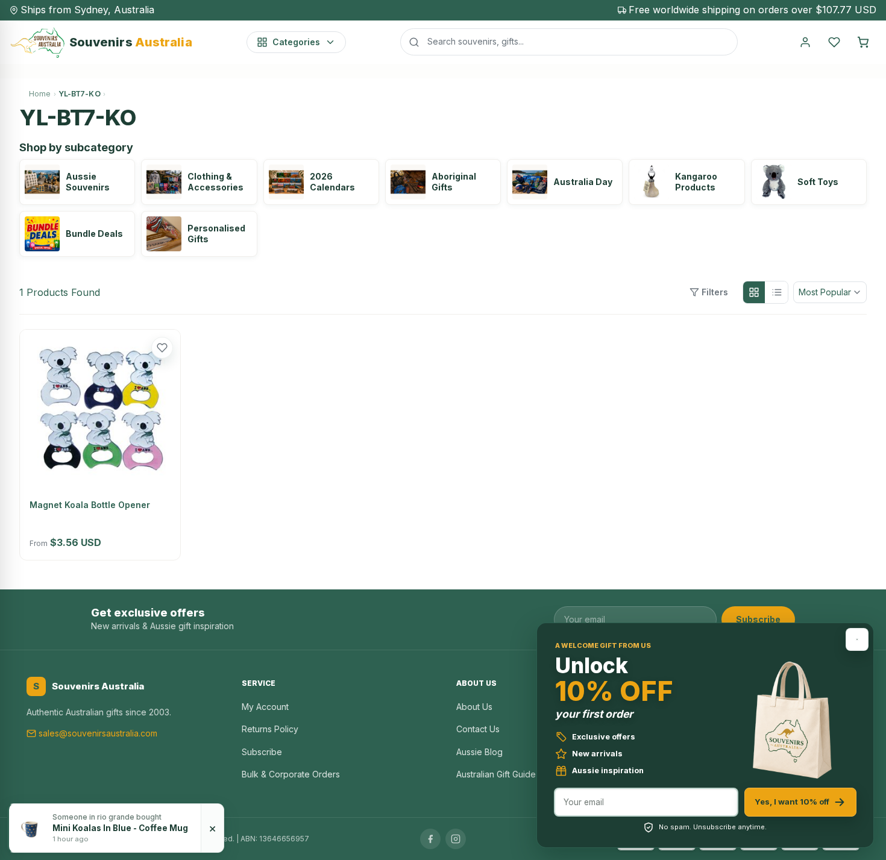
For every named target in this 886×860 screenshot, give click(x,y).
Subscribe (758, 619)
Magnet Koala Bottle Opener (90, 505)
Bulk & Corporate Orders (291, 774)
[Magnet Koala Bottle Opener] (100, 410)
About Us (474, 706)
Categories (296, 42)
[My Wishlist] (834, 42)
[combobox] (569, 41)
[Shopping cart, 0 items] (863, 42)
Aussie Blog (479, 752)
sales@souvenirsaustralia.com (98, 733)
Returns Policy (270, 729)
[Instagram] (455, 839)
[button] (162, 348)
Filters (715, 292)
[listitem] (77, 182)
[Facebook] (430, 839)
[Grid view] (754, 292)
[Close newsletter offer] (857, 639)
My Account (265, 706)
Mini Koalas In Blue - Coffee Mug (120, 828)
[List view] (777, 292)
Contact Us (478, 729)
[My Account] (805, 42)
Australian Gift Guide (496, 774)
